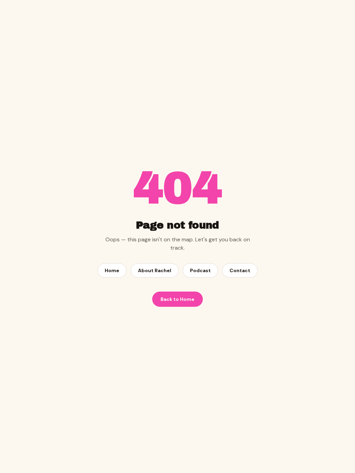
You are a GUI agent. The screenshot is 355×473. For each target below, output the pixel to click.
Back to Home (177, 299)
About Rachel (154, 270)
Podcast (200, 270)
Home (112, 270)
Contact (240, 270)
